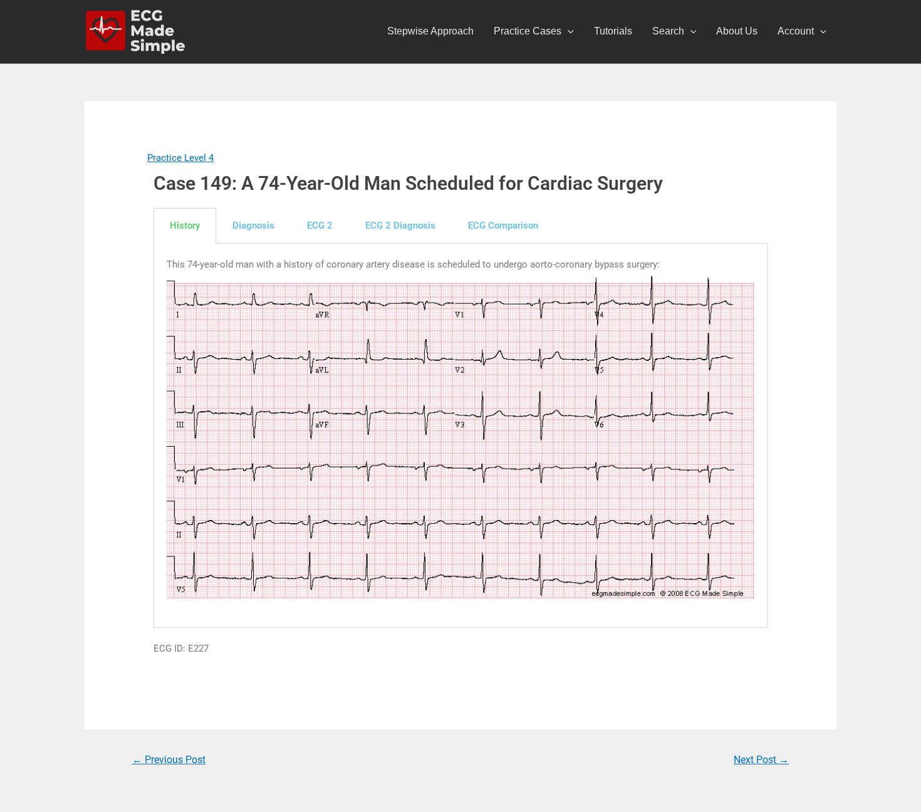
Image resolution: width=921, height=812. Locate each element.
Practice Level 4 (180, 158)
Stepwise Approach (430, 31)
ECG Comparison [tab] (503, 225)
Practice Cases (527, 31)
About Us (736, 31)
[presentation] (567, 31)
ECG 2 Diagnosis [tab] (400, 225)
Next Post (761, 760)
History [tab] (185, 225)
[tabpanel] (461, 436)
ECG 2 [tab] (320, 225)
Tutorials (613, 31)
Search (668, 31)
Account (796, 31)
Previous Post (169, 760)
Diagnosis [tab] (253, 225)
